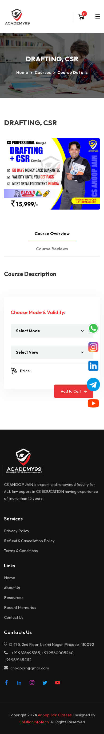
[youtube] (57, 682)
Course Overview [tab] (52, 233)
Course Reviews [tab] (52, 248)
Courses (43, 72)
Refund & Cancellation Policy (29, 540)
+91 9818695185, (26, 652)
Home (22, 72)
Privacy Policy (16, 530)
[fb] (6, 682)
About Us (12, 587)
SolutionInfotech (34, 721)
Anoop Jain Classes (55, 714)
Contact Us (13, 617)
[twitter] (44, 682)
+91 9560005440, (58, 652)
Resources (13, 597)
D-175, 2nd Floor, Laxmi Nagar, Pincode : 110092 (51, 644)
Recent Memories (20, 607)
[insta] (32, 682)
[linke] (19, 682)
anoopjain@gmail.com (29, 667)
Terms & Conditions (21, 550)
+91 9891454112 (17, 659)
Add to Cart (71, 391)
